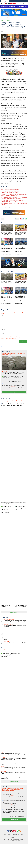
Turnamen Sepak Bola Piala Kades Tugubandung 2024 (21, 606)
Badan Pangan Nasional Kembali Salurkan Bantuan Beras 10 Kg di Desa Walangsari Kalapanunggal (13, 189)
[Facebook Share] (16, 219)
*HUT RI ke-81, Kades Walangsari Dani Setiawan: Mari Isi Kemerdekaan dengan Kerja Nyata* (13, 201)
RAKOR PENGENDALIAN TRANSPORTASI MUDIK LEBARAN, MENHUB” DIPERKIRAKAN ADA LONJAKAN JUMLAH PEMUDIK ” (16, 815)
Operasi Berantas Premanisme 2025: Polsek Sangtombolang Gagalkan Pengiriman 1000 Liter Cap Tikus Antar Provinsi (14, 754)
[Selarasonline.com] (9, 3)
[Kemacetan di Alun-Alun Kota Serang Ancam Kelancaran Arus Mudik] (14, 793)
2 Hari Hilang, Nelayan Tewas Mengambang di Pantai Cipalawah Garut (12, 777)
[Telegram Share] (23, 219)
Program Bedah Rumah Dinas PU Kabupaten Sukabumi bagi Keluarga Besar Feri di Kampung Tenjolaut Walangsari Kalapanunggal (14, 768)
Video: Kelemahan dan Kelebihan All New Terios (14, 634)
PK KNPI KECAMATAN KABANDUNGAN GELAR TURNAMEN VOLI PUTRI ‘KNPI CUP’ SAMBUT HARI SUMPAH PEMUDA (6, 606)
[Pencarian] (26, 3)
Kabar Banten (7, 20)
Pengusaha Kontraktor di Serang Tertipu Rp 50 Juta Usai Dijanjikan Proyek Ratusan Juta (13, 759)
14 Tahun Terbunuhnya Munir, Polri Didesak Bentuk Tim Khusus (15, 626)
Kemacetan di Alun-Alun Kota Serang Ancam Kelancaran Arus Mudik (17, 797)
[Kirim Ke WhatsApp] (26, 219)
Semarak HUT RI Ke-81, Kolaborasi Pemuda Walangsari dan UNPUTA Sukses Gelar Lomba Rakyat (14, 195)
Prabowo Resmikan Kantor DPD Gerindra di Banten (15, 630)
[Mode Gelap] (24, 3)
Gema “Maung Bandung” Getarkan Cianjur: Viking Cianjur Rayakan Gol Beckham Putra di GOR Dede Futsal (13, 503)
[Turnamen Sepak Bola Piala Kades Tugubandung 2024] (21, 555)
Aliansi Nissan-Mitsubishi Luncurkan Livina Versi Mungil (14, 638)
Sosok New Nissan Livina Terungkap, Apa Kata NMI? (15, 642)
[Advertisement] (14, 830)
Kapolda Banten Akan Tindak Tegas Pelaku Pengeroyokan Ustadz (13, 763)
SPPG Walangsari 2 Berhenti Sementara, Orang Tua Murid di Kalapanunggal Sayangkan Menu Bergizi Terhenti (14, 198)
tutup (15, 816)
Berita (2, 20)
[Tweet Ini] (18, 219)
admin (5, 31)
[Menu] (2, 3)
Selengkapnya (13, 392)
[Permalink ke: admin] (2, 31)
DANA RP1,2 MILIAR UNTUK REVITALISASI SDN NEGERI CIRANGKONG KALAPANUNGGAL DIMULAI (12, 192)
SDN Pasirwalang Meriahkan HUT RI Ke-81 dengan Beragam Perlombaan (14, 204)
